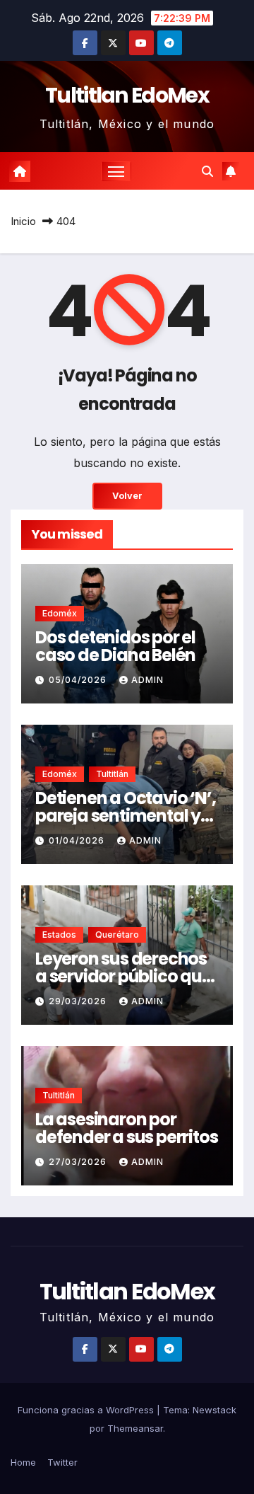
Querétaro (117, 934)
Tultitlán (112, 774)
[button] (207, 171)
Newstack (214, 1409)
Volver (127, 495)
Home (23, 1462)
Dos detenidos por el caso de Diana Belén (115, 646)
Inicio (23, 221)
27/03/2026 (79, 1161)
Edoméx (59, 613)
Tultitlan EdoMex (127, 95)
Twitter (62, 1462)
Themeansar (135, 1428)
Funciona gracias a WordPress (87, 1409)
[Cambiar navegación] (116, 171)
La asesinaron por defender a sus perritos (126, 1128)
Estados (59, 934)
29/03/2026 (79, 1001)
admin (147, 679)
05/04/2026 (79, 679)
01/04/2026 (78, 840)
